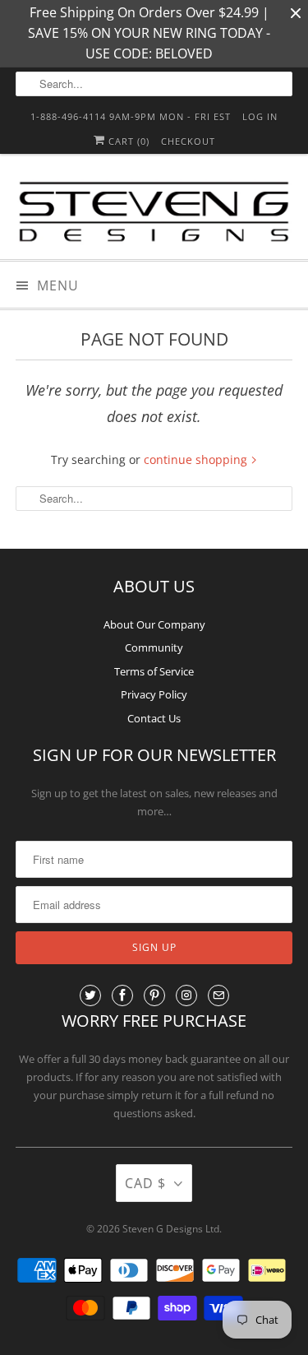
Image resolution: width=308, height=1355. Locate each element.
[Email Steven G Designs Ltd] (218, 995)
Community (154, 647)
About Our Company (154, 624)
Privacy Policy (154, 694)
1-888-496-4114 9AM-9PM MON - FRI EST (130, 116)
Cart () (127, 141)
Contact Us (154, 718)
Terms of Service (154, 671)
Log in (260, 116)
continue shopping (197, 459)
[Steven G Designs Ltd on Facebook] (122, 995)
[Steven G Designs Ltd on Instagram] (186, 995)
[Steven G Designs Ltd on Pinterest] (154, 995)
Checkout (188, 141)
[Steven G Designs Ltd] (154, 213)
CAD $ (145, 1183)
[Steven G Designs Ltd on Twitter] (90, 995)
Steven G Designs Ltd (170, 1229)
